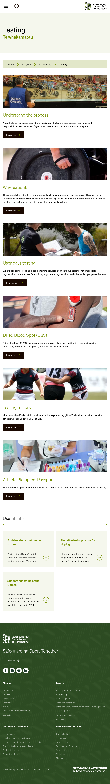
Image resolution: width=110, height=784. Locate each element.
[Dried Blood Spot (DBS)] (55, 312)
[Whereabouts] (55, 164)
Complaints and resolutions (15, 726)
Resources (61, 738)
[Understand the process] (55, 91)
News (5, 706)
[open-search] (16, 6)
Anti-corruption (63, 698)
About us (7, 682)
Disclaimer (60, 754)
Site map (60, 758)
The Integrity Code (64, 710)
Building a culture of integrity (68, 690)
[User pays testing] (55, 239)
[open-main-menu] (6, 6)
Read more (11, 135)
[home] (96, 6)
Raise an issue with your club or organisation (22, 742)
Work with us (8, 698)
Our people (8, 690)
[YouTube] (19, 670)
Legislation (8, 702)
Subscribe (10, 660)
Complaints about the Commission (18, 746)
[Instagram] (12, 670)
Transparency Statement (67, 746)
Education (60, 718)
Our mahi (7, 694)
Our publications (63, 734)
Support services (10, 754)
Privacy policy (62, 742)
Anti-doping (45, 64)
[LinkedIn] (26, 670)
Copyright (60, 750)
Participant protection (65, 702)
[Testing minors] (55, 384)
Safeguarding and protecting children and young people (80, 706)
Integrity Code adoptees (67, 714)
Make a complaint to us (13, 734)
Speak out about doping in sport (17, 738)
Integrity (26, 64)
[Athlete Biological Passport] (55, 456)
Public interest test (11, 750)
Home (10, 64)
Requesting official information (16, 710)
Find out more (12, 282)
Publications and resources (68, 726)
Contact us (7, 714)
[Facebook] (5, 670)
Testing (63, 64)
